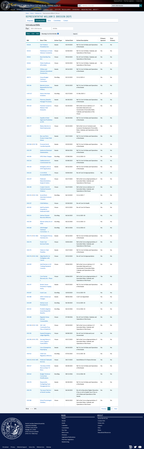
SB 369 (35, 359)
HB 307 (29, 292)
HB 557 (29, 366)
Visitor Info (101, 423)
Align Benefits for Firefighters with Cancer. (45, 258)
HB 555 (29, 359)
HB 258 (29, 221)
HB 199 (29, 150)
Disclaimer (5, 447)
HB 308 (29, 296)
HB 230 (29, 187)
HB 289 (29, 264)
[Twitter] (135, 447)
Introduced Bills (40, 20)
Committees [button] (47, 9)
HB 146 (29, 85)
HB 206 (29, 156)
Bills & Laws (65, 432)
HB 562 (29, 374)
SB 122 (35, 325)
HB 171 (29, 118)
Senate (19, 9)
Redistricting (86, 9)
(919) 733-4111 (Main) (31, 431)
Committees (57, 20)
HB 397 (29, 347)
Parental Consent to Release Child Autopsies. (45, 107)
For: (27, 28)
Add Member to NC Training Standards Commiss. (46, 266)
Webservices (40, 447)
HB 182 (29, 136)
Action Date (69, 40)
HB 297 (29, 284)
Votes (49, 20)
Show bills (31, 408)
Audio (63, 423)
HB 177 (29, 126)
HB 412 (29, 353)
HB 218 (29, 166)
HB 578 (29, 390)
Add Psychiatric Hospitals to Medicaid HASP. (44, 209)
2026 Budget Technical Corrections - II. (44, 229)
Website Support (22, 447)
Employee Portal (118, 1)
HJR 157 (29, 93)
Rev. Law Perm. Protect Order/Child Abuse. (46, 138)
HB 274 (29, 242)
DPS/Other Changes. (46, 156)
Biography (30, 20)
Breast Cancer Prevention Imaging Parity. (45, 286)
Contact (65, 20)
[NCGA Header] (36, 5)
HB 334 (29, 325)
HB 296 (29, 276)
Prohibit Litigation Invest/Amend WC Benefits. (45, 311)
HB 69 (29, 69)
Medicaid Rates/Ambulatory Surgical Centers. (45, 181)
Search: (75, 34)
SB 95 (35, 144)
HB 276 (29, 256)
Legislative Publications (68, 437)
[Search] (140, 5)
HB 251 (29, 215)
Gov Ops (57, 9)
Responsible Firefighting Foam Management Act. (45, 384)
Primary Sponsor (103, 39)
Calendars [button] (37, 9)
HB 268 (29, 227)
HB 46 (29, 63)
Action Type (58, 40)
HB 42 (29, 57)
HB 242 (29, 207)
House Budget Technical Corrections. (44, 79)
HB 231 (29, 195)
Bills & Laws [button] (66, 9)
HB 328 (29, 317)
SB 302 (35, 236)
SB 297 (35, 339)
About (95, 9)
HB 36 (29, 51)
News (99, 430)
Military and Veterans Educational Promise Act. (46, 71)
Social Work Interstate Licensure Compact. (45, 197)
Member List (38, 13)
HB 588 (29, 400)
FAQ (99, 427)
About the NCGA (103, 418)
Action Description (82, 40)
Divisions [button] (75, 9)
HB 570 (29, 382)
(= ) (32, 144)
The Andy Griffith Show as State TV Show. (45, 368)
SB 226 (35, 256)
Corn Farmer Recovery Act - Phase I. (46, 278)
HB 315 (29, 309)
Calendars (65, 425)
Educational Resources (104, 432)
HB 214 (29, 160)
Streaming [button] (27, 9)
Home (27, 13)
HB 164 (29, 105)
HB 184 (29, 144)
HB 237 (29, 203)
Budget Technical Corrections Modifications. (45, 376)
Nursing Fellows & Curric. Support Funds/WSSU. (45, 341)
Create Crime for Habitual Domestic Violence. (45, 189)
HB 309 (29, 303)
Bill (79, 5)
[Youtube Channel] (140, 447)
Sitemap (48, 447)
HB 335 (29, 333)
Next (115, 408)
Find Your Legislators (129, 1)
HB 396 (29, 339)
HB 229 (29, 179)
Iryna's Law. (43, 292)
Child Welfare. (44, 203)
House (13, 9)
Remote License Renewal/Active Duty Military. (46, 87)
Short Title (43, 40)
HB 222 (29, 172)
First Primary (112, 39)
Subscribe (32, 447)
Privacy (13, 447)
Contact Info (139, 1)
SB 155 (35, 195)
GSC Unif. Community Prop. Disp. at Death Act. (45, 327)
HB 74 (29, 77)
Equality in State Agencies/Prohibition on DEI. (46, 120)
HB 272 (29, 236)
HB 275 (29, 250)
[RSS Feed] (58, 33)
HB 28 (29, 44)
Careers (100, 425)
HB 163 (29, 99)
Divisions (64, 435)
